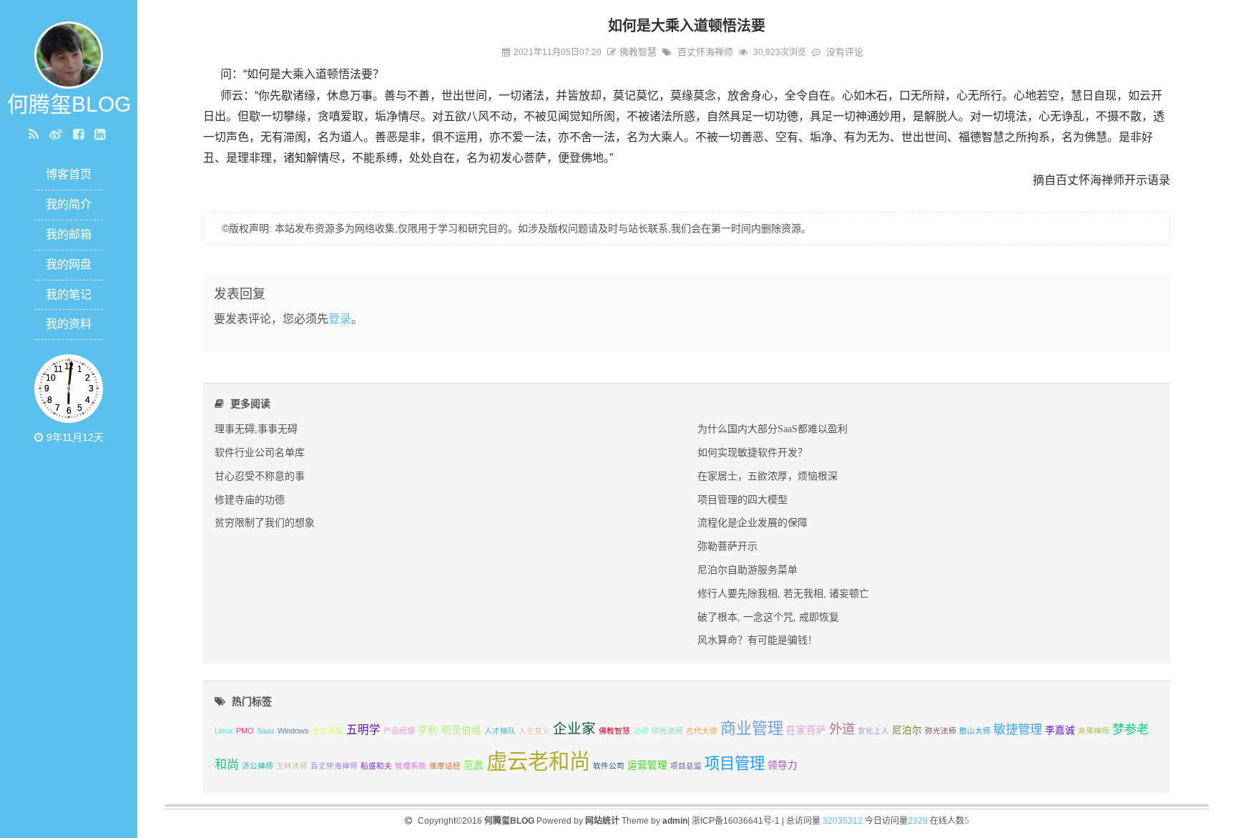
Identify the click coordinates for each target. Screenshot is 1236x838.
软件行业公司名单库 (260, 452)
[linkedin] (101, 134)
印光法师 (667, 730)
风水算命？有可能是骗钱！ (757, 640)
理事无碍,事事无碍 (256, 429)
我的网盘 (69, 264)
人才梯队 (500, 730)
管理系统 (410, 765)
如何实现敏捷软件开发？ (752, 452)
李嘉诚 (1060, 730)
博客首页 (69, 174)
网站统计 (602, 821)
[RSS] (35, 134)
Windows (293, 730)
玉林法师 (292, 765)
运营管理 (647, 765)
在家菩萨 (806, 730)
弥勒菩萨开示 (727, 546)
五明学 (363, 729)
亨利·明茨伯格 (449, 730)
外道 (842, 728)
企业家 (574, 728)
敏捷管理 (1018, 729)
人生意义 (534, 730)
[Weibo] (57, 134)
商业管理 (751, 728)
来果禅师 (1093, 730)
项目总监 (686, 765)
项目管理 (735, 763)
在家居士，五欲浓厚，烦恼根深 (767, 476)
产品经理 (399, 730)
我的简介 (69, 204)
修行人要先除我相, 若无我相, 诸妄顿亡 (783, 593)
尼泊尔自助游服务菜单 (747, 570)
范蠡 (474, 765)
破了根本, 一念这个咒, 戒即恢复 (768, 617)
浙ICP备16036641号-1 (736, 821)
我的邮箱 (69, 234)
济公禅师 (257, 765)
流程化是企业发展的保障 (752, 522)
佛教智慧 (638, 52)
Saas (266, 730)
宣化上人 (873, 730)
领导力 (782, 765)
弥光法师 (940, 730)
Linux (224, 730)
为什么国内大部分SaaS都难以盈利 (772, 429)
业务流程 (327, 730)
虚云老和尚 (538, 761)
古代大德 (701, 730)
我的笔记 (69, 294)
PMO (245, 730)
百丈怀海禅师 (705, 52)
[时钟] (40, 437)
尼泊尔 (907, 730)
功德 (641, 730)
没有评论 (844, 52)
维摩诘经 (445, 765)
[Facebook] (80, 134)
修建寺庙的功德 (250, 499)
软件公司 (608, 765)
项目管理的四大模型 (742, 499)
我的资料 (69, 324)
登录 (339, 319)
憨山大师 (975, 730)
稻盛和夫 (376, 765)
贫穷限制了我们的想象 (265, 522)
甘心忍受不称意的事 (260, 476)
